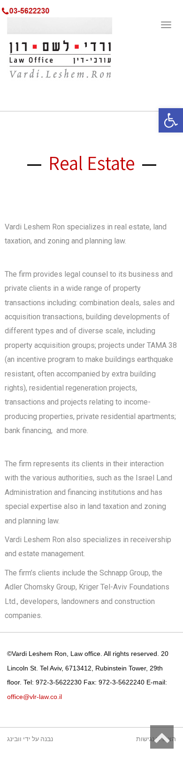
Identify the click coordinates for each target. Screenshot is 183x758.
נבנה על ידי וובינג (30, 739)
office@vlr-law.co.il (34, 696)
